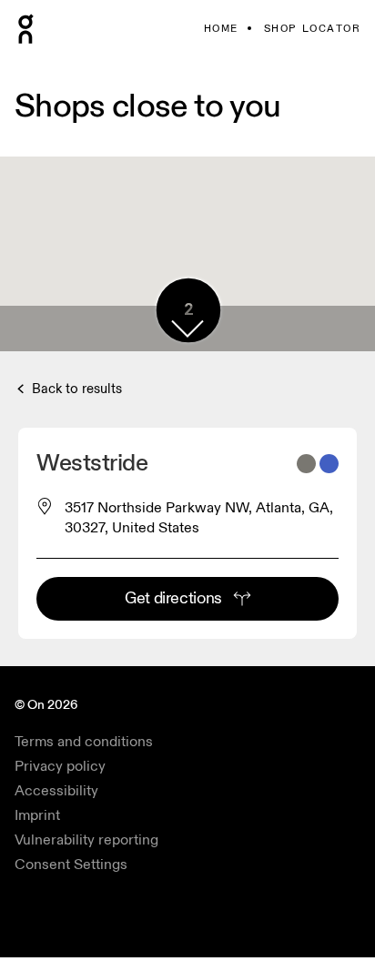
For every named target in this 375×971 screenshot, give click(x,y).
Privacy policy (60, 766)
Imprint (37, 815)
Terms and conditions (84, 742)
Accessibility (56, 791)
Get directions (173, 598)
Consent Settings (71, 864)
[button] (187, 328)
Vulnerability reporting (86, 840)
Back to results (75, 389)
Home (221, 28)
